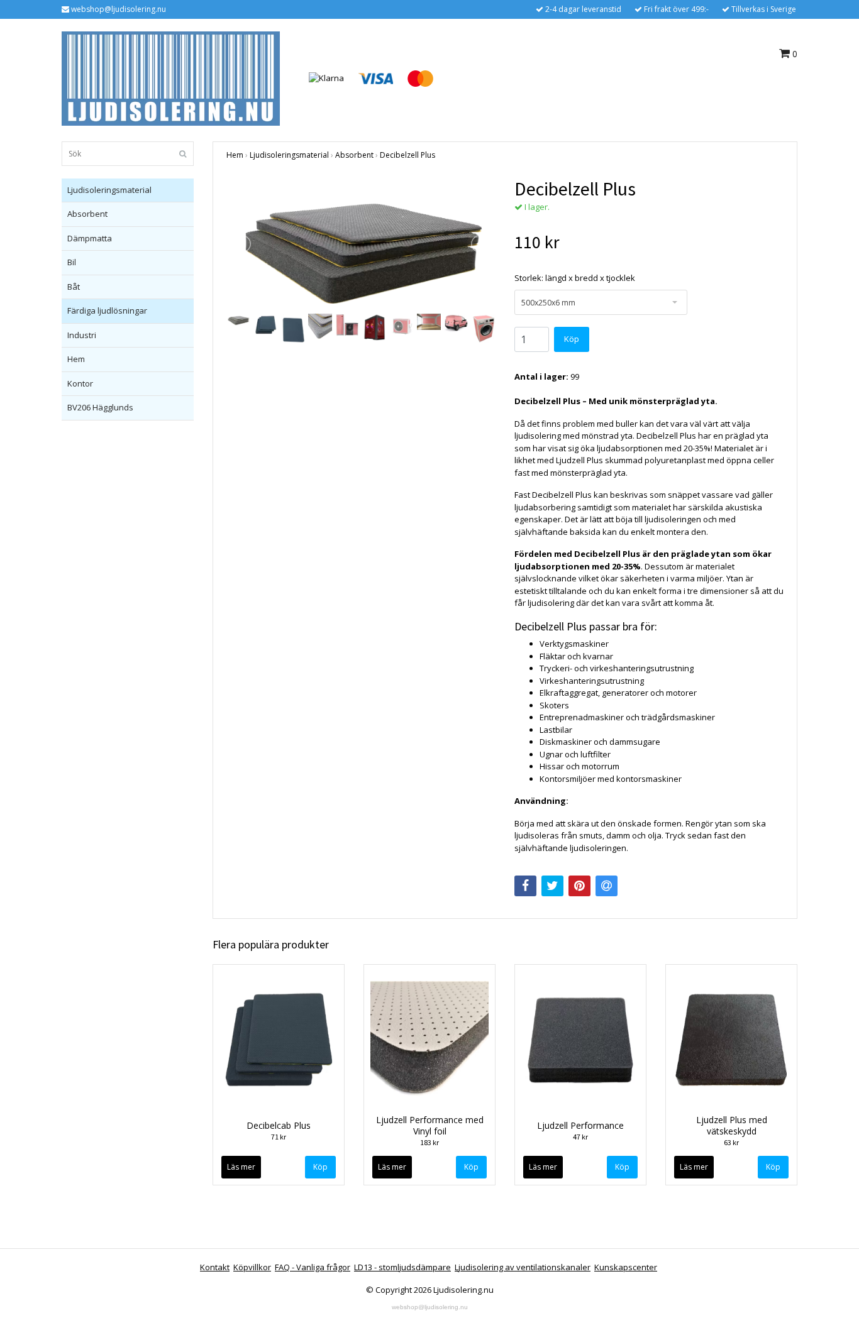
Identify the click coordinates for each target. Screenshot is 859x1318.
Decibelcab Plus (279, 1125)
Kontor (80, 383)
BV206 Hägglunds (100, 407)
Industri (81, 335)
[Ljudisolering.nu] (171, 77)
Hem (76, 359)
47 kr (580, 1136)
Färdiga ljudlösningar (107, 310)
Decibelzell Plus (407, 155)
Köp (320, 1166)
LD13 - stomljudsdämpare (402, 1267)
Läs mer (241, 1166)
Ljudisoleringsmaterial (109, 189)
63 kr (731, 1142)
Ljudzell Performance (580, 1125)
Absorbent (87, 213)
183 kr (429, 1142)
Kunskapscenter (625, 1267)
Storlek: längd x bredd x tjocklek (574, 277)
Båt (73, 286)
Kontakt (215, 1267)
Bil (71, 262)
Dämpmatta (89, 238)
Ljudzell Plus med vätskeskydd (731, 1125)
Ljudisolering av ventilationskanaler (522, 1267)
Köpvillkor (252, 1267)
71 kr (278, 1136)
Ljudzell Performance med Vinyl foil (430, 1125)
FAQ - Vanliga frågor (312, 1267)
